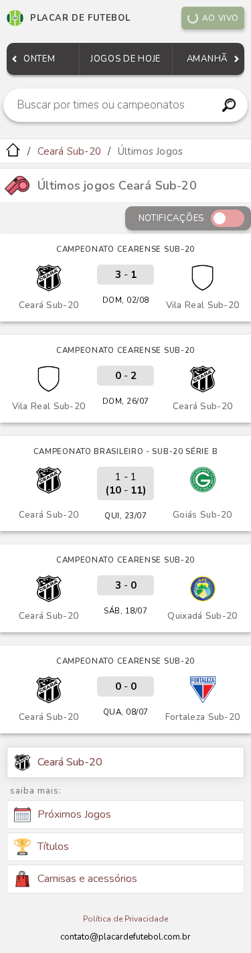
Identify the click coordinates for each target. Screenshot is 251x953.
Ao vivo (220, 18)
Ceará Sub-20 (69, 151)
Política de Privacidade (125, 918)
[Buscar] (228, 105)
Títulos (53, 846)
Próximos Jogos (74, 814)
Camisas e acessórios (87, 878)
